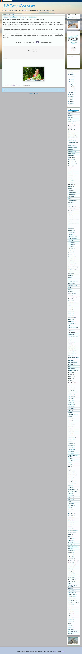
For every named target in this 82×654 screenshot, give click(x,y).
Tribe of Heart (71, 581)
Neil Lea (69, 441)
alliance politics (71, 121)
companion (70, 228)
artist (69, 167)
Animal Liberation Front (73, 142)
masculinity (70, 430)
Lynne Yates (70, 424)
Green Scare (70, 330)
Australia (70, 173)
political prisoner (71, 481)
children (69, 216)
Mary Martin (70, 428)
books (69, 188)
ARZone (69, 169)
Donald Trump (71, 260)
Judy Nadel (70, 378)
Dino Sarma (70, 250)
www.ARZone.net (72, 40)
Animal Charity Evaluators (73, 129)
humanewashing (71, 347)
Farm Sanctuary (71, 302)
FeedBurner (73, 50)
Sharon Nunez (71, 538)
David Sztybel (71, 246)
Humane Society (71, 345)
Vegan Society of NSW (72, 602)
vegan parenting (71, 598)
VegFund (70, 615)
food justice (70, 313)
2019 (71, 72)
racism (69, 501)
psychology (70, 499)
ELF (69, 279)
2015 (71, 97)
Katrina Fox (70, 398)
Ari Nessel (70, 165)
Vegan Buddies (71, 592)
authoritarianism (71, 175)
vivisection (70, 621)
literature (70, 416)
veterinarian (70, 617)
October (72, 76)
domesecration (71, 256)
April (72, 81)
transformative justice (72, 575)
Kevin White (70, 400)
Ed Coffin (70, 271)
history (69, 339)
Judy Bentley (70, 376)
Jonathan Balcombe (72, 370)
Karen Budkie (71, 388)
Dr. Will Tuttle (70, 265)
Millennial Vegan (71, 439)
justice (69, 385)
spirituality (70, 552)
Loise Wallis (70, 422)
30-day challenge (71, 111)
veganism (70, 604)
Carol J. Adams (71, 206)
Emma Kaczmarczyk (72, 281)
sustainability (70, 558)
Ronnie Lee (70, 521)
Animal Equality (71, 135)
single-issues (70, 542)
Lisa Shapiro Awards (72, 414)
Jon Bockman (71, 368)
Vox (69, 623)
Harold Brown (71, 334)
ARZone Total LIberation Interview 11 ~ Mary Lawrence (20, 17)
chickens (70, 214)
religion (69, 507)
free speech (70, 315)
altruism (69, 123)
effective (70, 275)
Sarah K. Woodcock (72, 530)
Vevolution (70, 619)
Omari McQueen (71, 449)
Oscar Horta (70, 453)
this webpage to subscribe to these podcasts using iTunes (73, 36)
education (70, 273)
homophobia (70, 341)
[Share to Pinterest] (29, 85)
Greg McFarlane (71, 332)
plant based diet (71, 472)
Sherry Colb (70, 540)
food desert (70, 311)
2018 (71, 74)
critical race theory (72, 236)
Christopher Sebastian (72, 218)
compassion (70, 230)
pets (69, 468)
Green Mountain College (73, 327)
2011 (71, 105)
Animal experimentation (73, 137)
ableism (69, 113)
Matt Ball (70, 432)
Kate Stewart (70, 394)
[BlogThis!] (25, 85)
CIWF (69, 220)
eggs (69, 277)
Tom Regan (70, 571)
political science (71, 483)
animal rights (70, 149)
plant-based (70, 477)
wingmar (54, 651)
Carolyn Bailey (71, 208)
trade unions (70, 573)
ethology (70, 291)
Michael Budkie (71, 437)
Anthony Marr (71, 159)
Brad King (70, 190)
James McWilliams (72, 362)
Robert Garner (71, 513)
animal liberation (71, 140)
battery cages (71, 180)
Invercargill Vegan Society (73, 357)
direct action (70, 254)
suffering (70, 556)
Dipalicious (70, 252)
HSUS (69, 343)
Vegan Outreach (71, 596)
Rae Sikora (70, 503)
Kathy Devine (71, 396)
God (69, 325)
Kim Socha (70, 402)
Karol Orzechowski (72, 392)
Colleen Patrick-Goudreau (73, 223)
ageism (69, 115)
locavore (70, 420)
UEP (69, 583)
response (70, 509)
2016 (71, 96)
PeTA (69, 466)
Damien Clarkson (71, 238)
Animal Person (71, 145)
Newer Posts (6, 90)
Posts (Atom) (36, 93)
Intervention (70, 355)
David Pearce (71, 244)
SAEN (69, 526)
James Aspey (71, 360)
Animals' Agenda (71, 157)
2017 (71, 94)
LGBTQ (69, 410)
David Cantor (70, 240)
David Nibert (70, 242)
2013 (71, 101)
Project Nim (70, 493)
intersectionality (71, 353)
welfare (69, 625)
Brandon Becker (71, 192)
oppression (70, 451)
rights (69, 511)
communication (71, 226)
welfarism (70, 627)
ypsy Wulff (70, 633)
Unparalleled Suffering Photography (72, 586)
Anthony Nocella (71, 161)
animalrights (70, 155)
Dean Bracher (71, 248)
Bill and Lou (70, 182)
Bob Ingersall (70, 184)
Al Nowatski (70, 117)
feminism (70, 306)
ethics (69, 289)
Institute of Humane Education (72, 351)
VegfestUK (70, 612)
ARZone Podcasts (18, 6)
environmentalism (71, 285)
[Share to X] (26, 85)
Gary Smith (70, 319)
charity (69, 212)
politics (69, 485)
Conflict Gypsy (71, 232)
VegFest (69, 608)
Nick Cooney (70, 443)
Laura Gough (71, 406)
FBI (69, 304)
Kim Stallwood (71, 404)
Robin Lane (70, 517)
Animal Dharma (71, 132)
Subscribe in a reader (72, 17)
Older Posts (61, 90)
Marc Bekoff (70, 426)
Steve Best (70, 554)
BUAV (69, 198)
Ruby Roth (70, 524)
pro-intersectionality (72, 491)
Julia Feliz (70, 380)
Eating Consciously (72, 269)
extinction (70, 295)
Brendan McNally (71, 194)
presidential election (72, 489)
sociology (70, 548)
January (72, 92)
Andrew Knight (71, 125)
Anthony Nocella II (72, 163)
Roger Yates (70, 519)
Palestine (70, 458)
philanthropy (70, 470)
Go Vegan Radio (71, 323)
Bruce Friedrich (71, 196)
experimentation (71, 293)
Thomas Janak (71, 564)
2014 (71, 99)
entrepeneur (70, 283)
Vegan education (71, 594)
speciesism (70, 550)
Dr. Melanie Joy (71, 262)
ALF (69, 119)
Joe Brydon (70, 366)
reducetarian (70, 505)
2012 (71, 103)
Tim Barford (70, 566)
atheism (69, 171)
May (72, 79)
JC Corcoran (70, 364)
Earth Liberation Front (72, 267)
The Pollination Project (72, 560)
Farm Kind (70, 300)
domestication (71, 258)
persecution (70, 464)
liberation (70, 412)
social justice (70, 544)
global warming (71, 321)
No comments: (19, 85)
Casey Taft (70, 210)
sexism (69, 536)
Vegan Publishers (71, 600)
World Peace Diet (71, 631)
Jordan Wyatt (71, 372)
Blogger (63, 651)
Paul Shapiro (70, 460)
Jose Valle (70, 374)
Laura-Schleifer (71, 408)
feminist (69, 309)
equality (69, 287)
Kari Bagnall (70, 390)
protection (70, 495)
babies (69, 178)
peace (69, 462)
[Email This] (24, 85)
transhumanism (71, 579)
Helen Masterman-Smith (73, 336)
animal (69, 127)
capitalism (70, 202)
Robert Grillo (70, 515)
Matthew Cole (71, 435)
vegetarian (70, 606)
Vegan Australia (71, 590)
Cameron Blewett (71, 200)
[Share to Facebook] (27, 85)
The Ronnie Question (72, 562)
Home (34, 90)
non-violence (70, 445)
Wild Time (70, 629)
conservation (70, 234)
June (72, 77)
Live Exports (70, 418)
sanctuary (70, 528)
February (73, 83)
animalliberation (71, 153)
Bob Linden (70, 186)
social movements (71, 546)
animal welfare (71, 151)
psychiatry (70, 497)
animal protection (71, 147)
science (69, 534)
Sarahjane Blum (71, 532)
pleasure (70, 479)
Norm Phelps (70, 447)
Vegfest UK (70, 610)
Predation (70, 487)
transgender (70, 577)
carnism (69, 204)
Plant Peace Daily (71, 474)
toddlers (69, 569)
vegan (69, 588)
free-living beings (71, 317)
